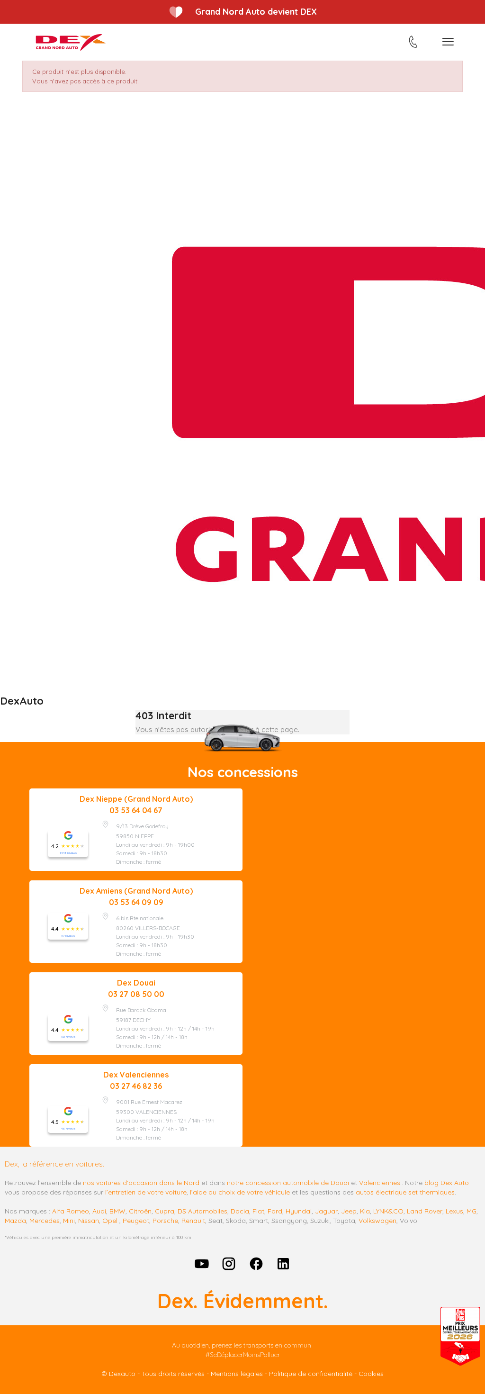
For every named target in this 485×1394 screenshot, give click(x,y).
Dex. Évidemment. (242, 1300)
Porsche (165, 1220)
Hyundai (299, 1211)
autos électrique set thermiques (405, 1192)
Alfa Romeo (70, 1211)
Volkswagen (377, 1220)
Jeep (349, 1211)
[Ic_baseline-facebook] (256, 1263)
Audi (99, 1211)
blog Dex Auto (446, 1182)
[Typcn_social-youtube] (202, 1263)
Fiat (258, 1211)
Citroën (140, 1211)
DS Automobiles (202, 1211)
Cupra (164, 1211)
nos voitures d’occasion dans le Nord (141, 1182)
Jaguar (326, 1211)
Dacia (240, 1211)
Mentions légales (237, 1373)
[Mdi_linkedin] (283, 1263)
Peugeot (136, 1220)
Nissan (88, 1220)
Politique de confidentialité (310, 1373)
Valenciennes (379, 1182)
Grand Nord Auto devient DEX (256, 11)
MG (471, 1211)
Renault (193, 1220)
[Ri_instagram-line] (228, 1263)
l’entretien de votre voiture (146, 1192)
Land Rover (424, 1211)
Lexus (454, 1211)
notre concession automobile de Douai (288, 1182)
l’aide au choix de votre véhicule (240, 1192)
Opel (109, 1220)
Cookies (371, 1373)
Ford (275, 1211)
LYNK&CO (388, 1211)
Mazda (15, 1220)
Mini (69, 1220)
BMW (117, 1211)
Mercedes (44, 1220)
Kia (365, 1211)
